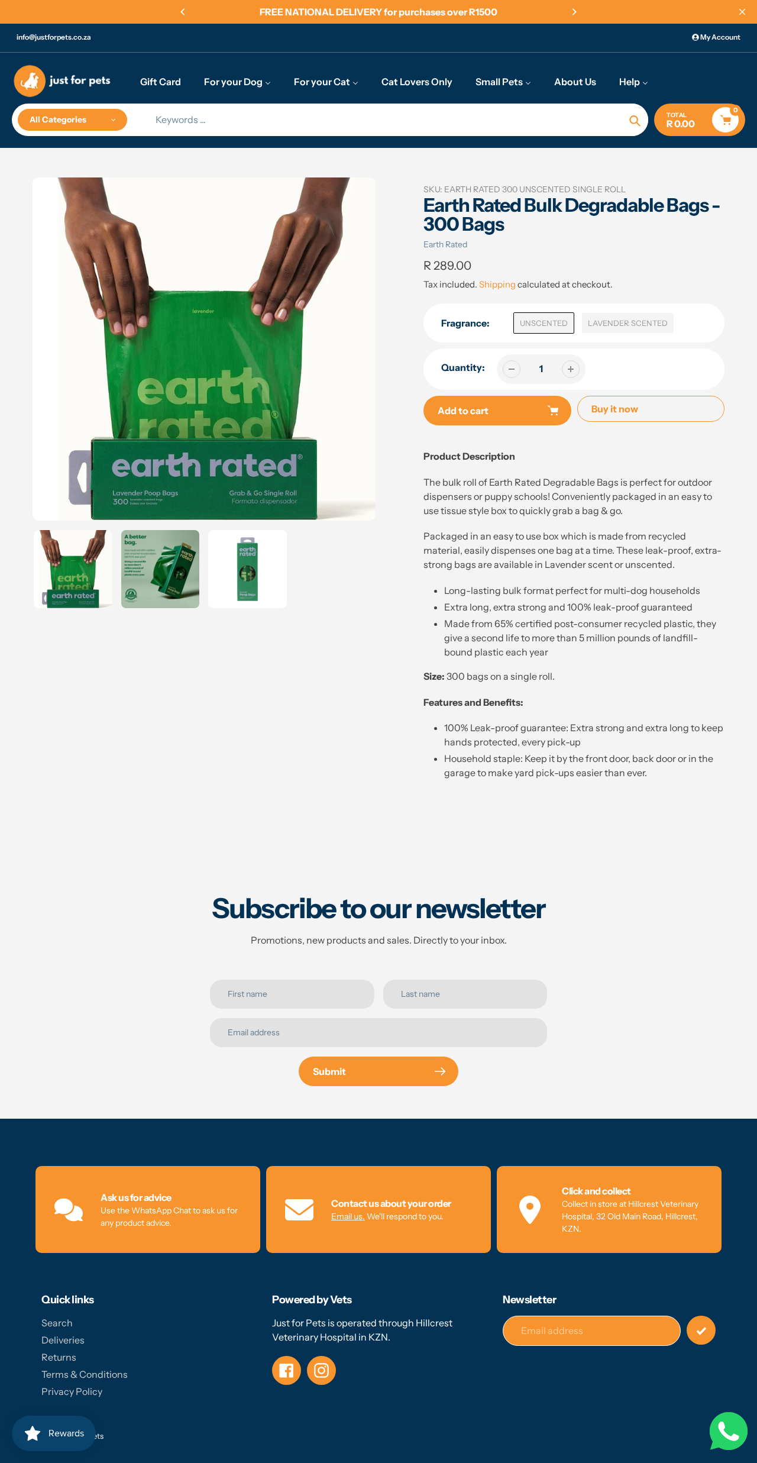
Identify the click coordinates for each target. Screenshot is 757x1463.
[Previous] (183, 12)
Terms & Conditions (84, 1374)
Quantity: (463, 367)
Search (57, 1323)
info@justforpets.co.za (54, 37)
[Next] (574, 12)
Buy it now (614, 409)
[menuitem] (160, 81)
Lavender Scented (628, 323)
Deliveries (63, 1340)
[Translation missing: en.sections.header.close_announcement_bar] (742, 12)
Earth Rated (445, 244)
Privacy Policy (71, 1391)
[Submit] (701, 1330)
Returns (58, 1357)
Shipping (497, 284)
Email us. (348, 1216)
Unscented (544, 323)
